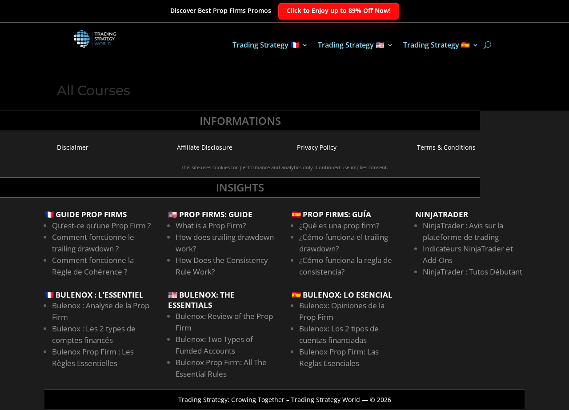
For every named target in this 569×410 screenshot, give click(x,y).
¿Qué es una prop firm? (339, 225)
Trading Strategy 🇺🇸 (351, 46)
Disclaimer (72, 147)
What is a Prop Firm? (211, 225)
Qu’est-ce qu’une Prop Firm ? (101, 225)
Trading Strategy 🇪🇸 (436, 46)
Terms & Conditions (446, 147)
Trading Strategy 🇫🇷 (265, 46)
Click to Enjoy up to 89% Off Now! (339, 10)
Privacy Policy (317, 147)
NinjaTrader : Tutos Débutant (472, 272)
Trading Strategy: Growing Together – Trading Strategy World (269, 399)
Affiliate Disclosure (204, 147)
